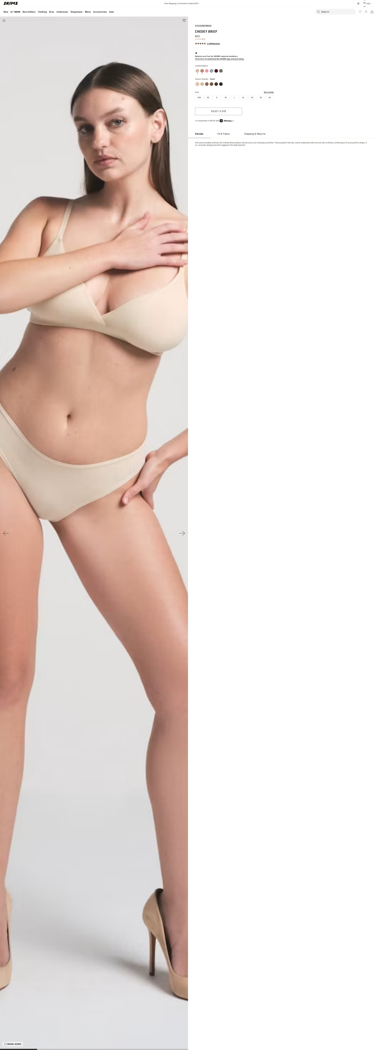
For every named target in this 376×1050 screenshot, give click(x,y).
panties (238, 143)
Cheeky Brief (228, 143)
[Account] (366, 11)
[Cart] (372, 11)
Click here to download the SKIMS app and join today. (219, 59)
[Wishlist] (360, 11)
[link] (197, 71)
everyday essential (265, 143)
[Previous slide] (6, 533)
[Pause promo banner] (358, 3)
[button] (207, 43)
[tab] (199, 134)
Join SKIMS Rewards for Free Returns (182, 3)
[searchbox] (338, 11)
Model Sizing (14, 1044)
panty (203, 145)
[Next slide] (182, 533)
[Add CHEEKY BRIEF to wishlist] (184, 20)
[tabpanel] (282, 144)
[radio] (199, 97)
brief (243, 145)
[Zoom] (4, 21)
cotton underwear (302, 143)
